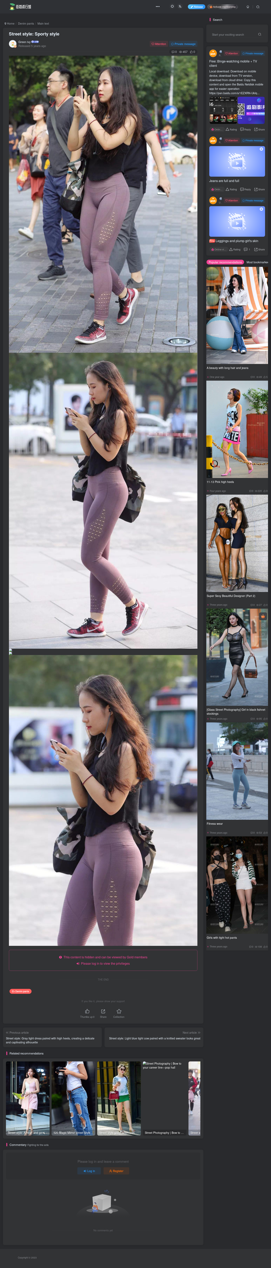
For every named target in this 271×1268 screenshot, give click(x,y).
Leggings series (249, 1011)
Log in (91, 1171)
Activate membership (224, 6)
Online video (219, 129)
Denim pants (26, 23)
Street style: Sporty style (34, 34)
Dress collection (220, 989)
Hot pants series (220, 1000)
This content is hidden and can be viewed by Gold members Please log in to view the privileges (104, 960)
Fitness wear (215, 824)
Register (118, 1171)
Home (10, 23)
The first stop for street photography (231, 1028)
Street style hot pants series (227, 972)
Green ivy (24, 42)
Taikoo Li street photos (224, 1034)
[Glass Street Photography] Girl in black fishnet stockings (236, 711)
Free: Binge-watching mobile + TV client (233, 63)
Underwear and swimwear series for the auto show (238, 983)
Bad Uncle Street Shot (224, 1046)
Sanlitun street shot (251, 1034)
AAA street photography (224, 1023)
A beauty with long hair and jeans (227, 368)
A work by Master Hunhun (247, 989)
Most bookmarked (258, 262)
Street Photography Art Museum (229, 1040)
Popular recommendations (225, 262)
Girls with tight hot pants (222, 938)
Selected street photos (224, 1011)
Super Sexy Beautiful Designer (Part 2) (231, 596)
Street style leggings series (226, 977)
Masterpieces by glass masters (229, 994)
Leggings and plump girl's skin (234, 241)
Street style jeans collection (227, 1006)
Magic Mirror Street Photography (229, 1017)
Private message (185, 44)
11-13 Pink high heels (220, 482)
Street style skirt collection (226, 966)
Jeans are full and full (224, 181)
